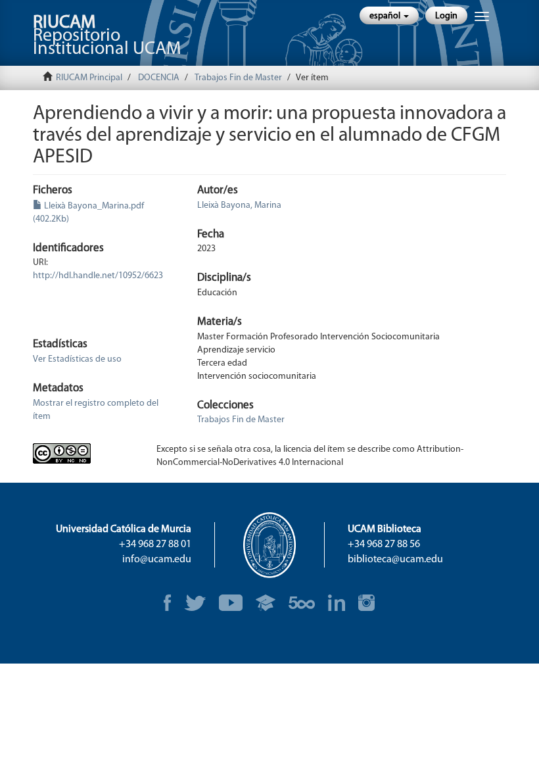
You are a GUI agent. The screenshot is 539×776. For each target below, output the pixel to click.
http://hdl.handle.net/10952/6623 (98, 276)
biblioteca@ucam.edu (395, 559)
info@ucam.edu (156, 559)
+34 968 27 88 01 (155, 544)
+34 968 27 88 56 (384, 544)
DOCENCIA (158, 78)
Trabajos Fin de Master (238, 78)
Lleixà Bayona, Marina (239, 205)
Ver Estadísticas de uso (77, 359)
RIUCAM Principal (89, 78)
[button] (389, 15)
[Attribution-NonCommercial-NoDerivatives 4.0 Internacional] (85, 453)
